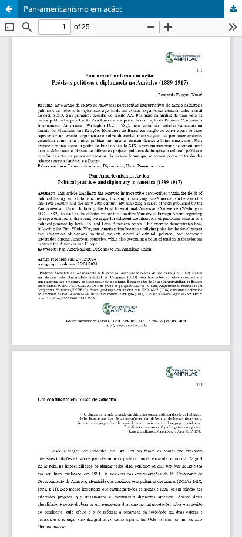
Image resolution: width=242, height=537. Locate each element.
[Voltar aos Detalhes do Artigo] (9, 9)
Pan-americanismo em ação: (72, 9)
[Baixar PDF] (233, 9)
